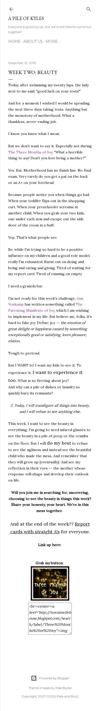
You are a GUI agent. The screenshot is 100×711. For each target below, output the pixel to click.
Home (14, 41)
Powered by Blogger (54, 678)
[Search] (89, 8)
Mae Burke (64, 688)
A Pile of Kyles (26, 18)
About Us (33, 41)
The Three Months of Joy (30, 152)
